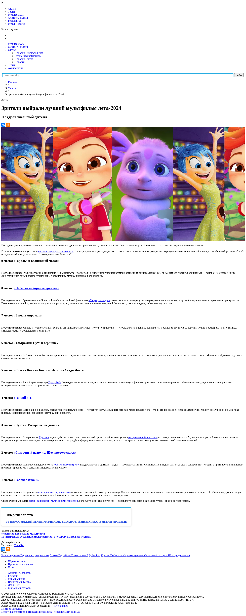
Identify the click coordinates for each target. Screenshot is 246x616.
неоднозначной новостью (142, 437)
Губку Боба (54, 382)
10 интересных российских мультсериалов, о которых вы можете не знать (46, 536)
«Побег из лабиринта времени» (36, 288)
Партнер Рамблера (11, 608)
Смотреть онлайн (18, 46)
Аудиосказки (15, 68)
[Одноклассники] (8, 125)
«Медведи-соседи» (99, 300)
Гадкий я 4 (64, 555)
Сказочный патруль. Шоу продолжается (167, 555)
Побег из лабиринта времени (127, 555)
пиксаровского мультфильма (54, 492)
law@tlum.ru (61, 605)
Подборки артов (24, 58)
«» (45, 452)
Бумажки (13, 575)
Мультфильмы (16, 43)
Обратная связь (16, 561)
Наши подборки (10, 555)
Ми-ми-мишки (16, 578)
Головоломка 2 (79, 555)
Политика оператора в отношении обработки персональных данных (40, 611)
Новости (20, 62)
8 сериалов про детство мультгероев (23, 533)
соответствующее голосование (55, 251)
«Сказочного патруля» (66, 464)
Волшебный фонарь (19, 581)
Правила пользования (20, 564)
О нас (11, 567)
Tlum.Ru (19, 545)
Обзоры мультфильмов (28, 55)
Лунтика (44, 437)
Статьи (12, 49)
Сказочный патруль (19, 587)
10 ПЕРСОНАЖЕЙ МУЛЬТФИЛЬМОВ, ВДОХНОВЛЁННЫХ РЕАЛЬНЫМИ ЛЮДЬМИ (66, 521)
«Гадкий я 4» (23, 397)
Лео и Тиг (14, 584)
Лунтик (105, 555)
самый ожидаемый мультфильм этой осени (53, 500)
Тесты (11, 65)
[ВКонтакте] (3, 125)
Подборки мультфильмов (29, 52)
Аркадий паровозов (19, 572)
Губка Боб (94, 555)
